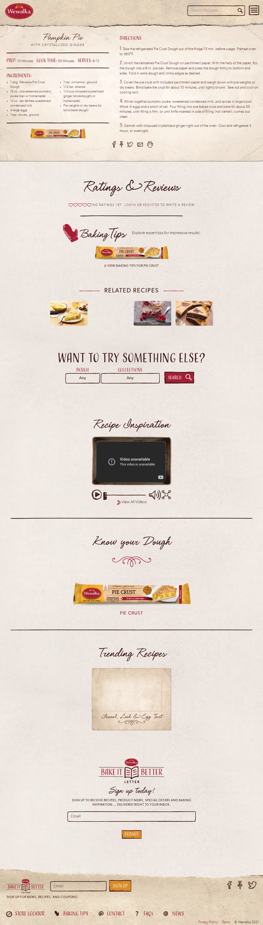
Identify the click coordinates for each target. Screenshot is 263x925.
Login (130, 205)
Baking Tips (75, 913)
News (178, 913)
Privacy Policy (208, 922)
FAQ (148, 913)
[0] (80, 205)
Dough (82, 370)
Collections (130, 370)
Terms (226, 922)
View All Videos (134, 502)
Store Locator (29, 913)
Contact (116, 913)
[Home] (19, 11)
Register (151, 205)
